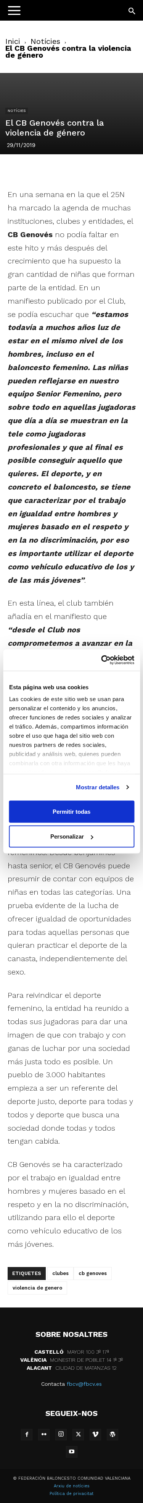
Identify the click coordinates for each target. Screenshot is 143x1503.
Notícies (45, 41)
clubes (60, 1273)
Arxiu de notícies (72, 1486)
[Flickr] (44, 1434)
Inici (12, 41)
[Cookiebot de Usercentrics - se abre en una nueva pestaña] (101, 660)
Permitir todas (71, 811)
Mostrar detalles (98, 787)
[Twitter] (45, 170)
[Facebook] (27, 170)
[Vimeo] (95, 1434)
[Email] (115, 170)
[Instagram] (61, 1434)
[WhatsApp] (98, 170)
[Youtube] (71, 1452)
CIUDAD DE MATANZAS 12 (72, 1368)
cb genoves (93, 1273)
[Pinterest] (63, 170)
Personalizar (67, 836)
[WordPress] (112, 1434)
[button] (132, 11)
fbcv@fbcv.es (84, 1384)
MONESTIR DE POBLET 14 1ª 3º (71, 1360)
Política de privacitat (71, 1493)
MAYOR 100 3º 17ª (71, 1352)
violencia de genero (37, 1288)
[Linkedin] (80, 170)
